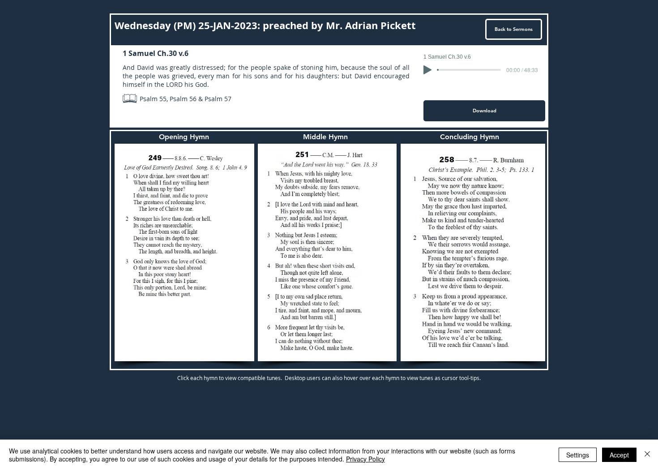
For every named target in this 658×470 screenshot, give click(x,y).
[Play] (427, 69)
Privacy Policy (365, 458)
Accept (619, 454)
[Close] (647, 455)
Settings (577, 454)
